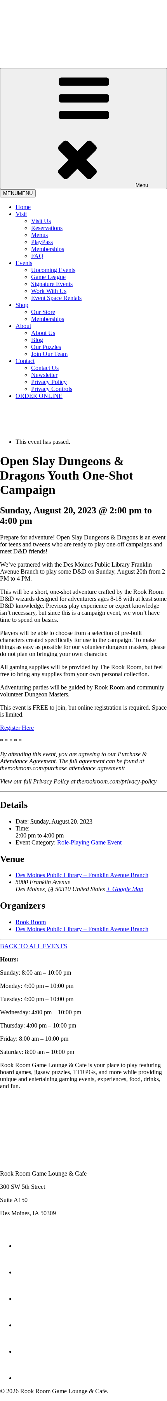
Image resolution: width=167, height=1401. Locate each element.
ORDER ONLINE (39, 396)
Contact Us (45, 368)
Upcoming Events (53, 270)
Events (24, 263)
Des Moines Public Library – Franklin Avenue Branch (82, 875)
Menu (142, 185)
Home (23, 207)
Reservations (47, 228)
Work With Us (48, 291)
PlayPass (42, 242)
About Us (43, 333)
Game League (48, 277)
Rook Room (31, 922)
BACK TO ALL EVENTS (33, 946)
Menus (39, 235)
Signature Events (52, 284)
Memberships (47, 249)
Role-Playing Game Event (89, 842)
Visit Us (41, 221)
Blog (37, 340)
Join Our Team (49, 354)
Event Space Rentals (56, 298)
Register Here (17, 727)
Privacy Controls (51, 389)
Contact (25, 361)
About (23, 326)
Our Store (43, 312)
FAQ (37, 256)
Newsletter (44, 375)
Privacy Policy (49, 382)
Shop (22, 305)
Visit (21, 214)
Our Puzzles (46, 347)
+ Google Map (124, 889)
